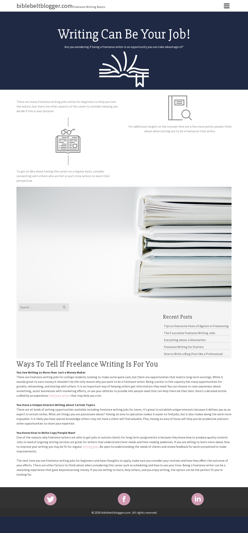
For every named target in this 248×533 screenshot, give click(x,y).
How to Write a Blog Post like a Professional (193, 354)
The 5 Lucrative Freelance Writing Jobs (189, 333)
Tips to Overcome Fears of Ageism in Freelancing (196, 326)
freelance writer (59, 395)
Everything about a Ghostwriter (185, 340)
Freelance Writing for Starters (184, 347)
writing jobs (90, 447)
